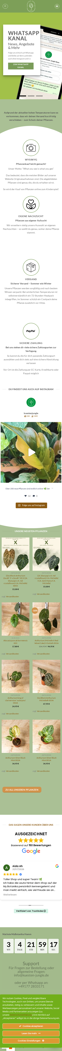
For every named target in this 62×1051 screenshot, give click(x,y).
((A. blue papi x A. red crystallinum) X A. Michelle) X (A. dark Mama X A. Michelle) (46, 579)
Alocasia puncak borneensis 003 (15, 641)
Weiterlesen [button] (48, 894)
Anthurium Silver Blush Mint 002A (15, 759)
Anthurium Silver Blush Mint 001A (47, 759)
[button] (5, 6)
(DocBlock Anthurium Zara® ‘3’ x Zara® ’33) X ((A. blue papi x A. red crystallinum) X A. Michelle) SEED (15, 580)
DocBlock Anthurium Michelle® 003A (46, 699)
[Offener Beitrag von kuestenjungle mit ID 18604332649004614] (31, 452)
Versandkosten (12, 596)
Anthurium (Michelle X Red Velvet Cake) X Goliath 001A (46, 641)
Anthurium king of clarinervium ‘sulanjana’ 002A (15, 700)
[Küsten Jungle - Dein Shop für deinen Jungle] (31, 6)
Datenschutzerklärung (21, 1015)
